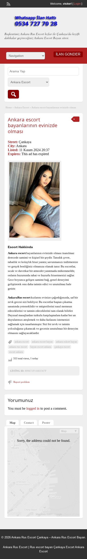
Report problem (21, 382)
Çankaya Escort (64, 547)
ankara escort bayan (42, 341)
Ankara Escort (21, 107)
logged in (32, 408)
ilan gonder (68, 54)
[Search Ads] (13, 94)
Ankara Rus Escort (15, 547)
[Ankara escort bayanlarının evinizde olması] (34, 199)
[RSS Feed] (8, 3)
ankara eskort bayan (66, 341)
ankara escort (22, 341)
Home (9, 107)
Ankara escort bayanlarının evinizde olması (32, 125)
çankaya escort (62, 346)
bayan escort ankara (40, 346)
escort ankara (16, 352)
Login (77, 3)
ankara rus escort (18, 346)
